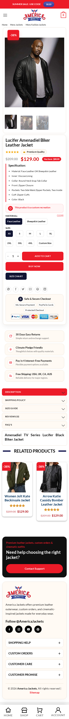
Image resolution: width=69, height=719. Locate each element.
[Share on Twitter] (23, 289)
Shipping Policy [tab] (15, 400)
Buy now (34, 266)
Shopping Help (34, 642)
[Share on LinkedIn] (45, 289)
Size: (8, 228)
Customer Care (34, 664)
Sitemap (34, 692)
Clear (60, 215)
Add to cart (43, 256)
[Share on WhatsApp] (8, 289)
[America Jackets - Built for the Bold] (34, 15)
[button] (5, 15)
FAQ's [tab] (8, 424)
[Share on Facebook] (16, 289)
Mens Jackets (16, 24)
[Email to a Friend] (30, 289)
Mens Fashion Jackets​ (36, 24)
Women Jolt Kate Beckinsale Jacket (17, 498)
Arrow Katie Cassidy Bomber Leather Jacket (51, 500)
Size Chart (16, 276)
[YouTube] (28, 629)
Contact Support (34, 568)
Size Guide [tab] (11, 408)
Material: (12, 216)
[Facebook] (9, 629)
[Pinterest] (38, 629)
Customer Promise (34, 674)
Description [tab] (13, 391)
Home (4, 24)
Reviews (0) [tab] (12, 416)
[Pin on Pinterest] (37, 289)
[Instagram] (18, 629)
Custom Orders (34, 653)
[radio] (14, 221)
